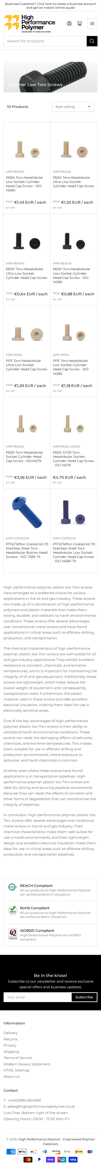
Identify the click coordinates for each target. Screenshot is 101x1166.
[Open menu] (92, 23)
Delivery (11, 1033)
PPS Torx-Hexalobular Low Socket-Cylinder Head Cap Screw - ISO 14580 (71, 367)
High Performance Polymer (39, 1139)
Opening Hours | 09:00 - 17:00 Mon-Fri (37, 1119)
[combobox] (50, 41)
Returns (10, 1039)
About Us (12, 1076)
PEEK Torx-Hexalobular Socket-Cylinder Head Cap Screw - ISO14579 (24, 456)
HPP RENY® (15, 263)
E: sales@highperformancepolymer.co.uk (39, 1106)
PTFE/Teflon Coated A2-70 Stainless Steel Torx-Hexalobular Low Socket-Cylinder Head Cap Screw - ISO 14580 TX (74, 552)
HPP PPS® (14, 355)
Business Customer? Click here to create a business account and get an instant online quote (50, 5)
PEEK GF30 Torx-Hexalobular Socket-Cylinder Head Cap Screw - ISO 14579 (73, 458)
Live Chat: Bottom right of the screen (36, 1113)
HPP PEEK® (15, 172)
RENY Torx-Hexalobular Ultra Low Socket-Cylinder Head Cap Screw (26, 273)
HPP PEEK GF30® (66, 446)
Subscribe (84, 997)
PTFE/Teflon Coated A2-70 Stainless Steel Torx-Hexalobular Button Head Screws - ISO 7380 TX (27, 550)
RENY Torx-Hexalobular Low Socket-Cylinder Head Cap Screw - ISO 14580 (71, 275)
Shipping (11, 1051)
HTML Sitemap (17, 1070)
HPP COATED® (17, 538)
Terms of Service (18, 1057)
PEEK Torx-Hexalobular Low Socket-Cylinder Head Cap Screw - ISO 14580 (24, 184)
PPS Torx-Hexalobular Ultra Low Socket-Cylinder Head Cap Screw (26, 365)
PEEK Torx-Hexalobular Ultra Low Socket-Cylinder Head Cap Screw (73, 181)
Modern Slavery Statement (27, 1064)
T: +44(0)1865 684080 (22, 1100)
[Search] (92, 41)
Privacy (10, 1045)
